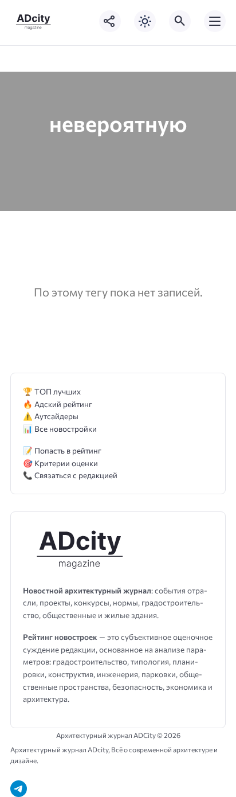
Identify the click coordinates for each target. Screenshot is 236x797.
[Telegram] (18, 788)
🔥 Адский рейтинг (57, 404)
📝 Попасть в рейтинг (62, 450)
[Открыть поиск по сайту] (180, 21)
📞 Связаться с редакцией (70, 475)
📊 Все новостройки (60, 428)
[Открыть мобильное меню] (215, 21)
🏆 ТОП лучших (52, 391)
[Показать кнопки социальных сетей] (110, 21)
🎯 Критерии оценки (60, 463)
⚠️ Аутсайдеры (50, 416)
